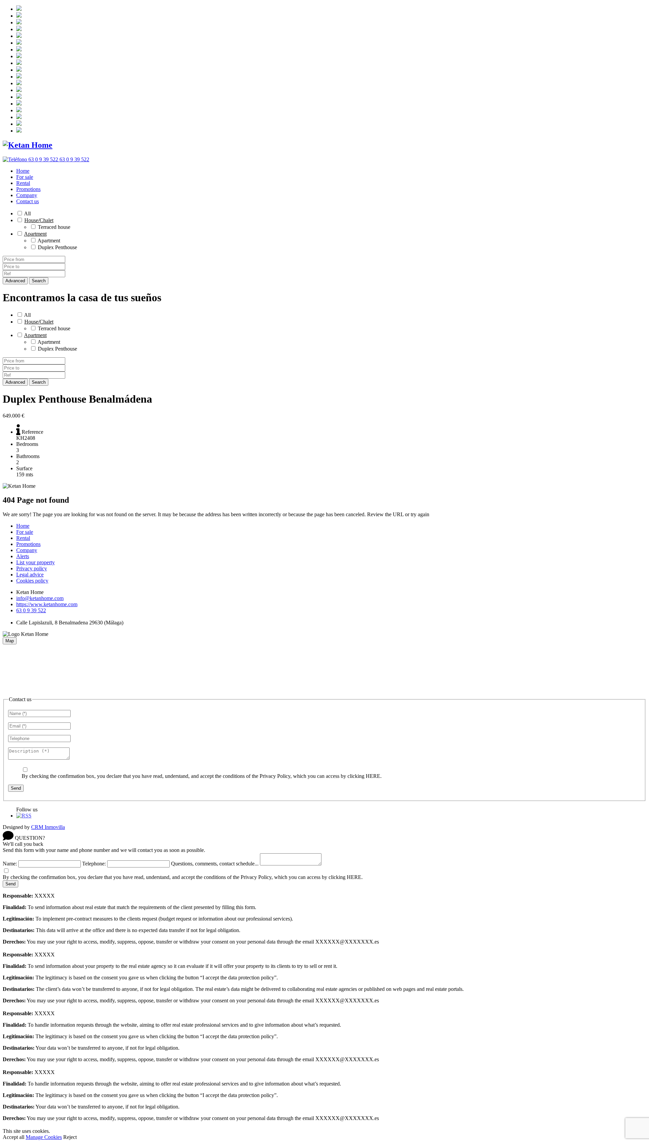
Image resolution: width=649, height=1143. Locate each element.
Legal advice (30, 574)
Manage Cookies (44, 1137)
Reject (70, 1137)
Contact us (27, 201)
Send (16, 788)
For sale (24, 177)
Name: (10, 863)
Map (9, 640)
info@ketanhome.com (40, 598)
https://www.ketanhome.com (46, 604)
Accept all (13, 1137)
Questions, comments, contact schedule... (215, 863)
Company (26, 195)
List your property (35, 562)
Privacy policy (31, 568)
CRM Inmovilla (48, 827)
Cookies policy (32, 581)
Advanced (15, 280)
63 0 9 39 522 (31, 610)
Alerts (22, 556)
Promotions (28, 189)
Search (39, 280)
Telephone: (94, 863)
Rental (23, 183)
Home (22, 171)
